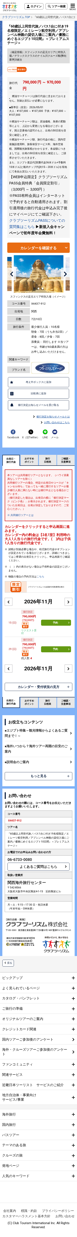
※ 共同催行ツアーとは (20, 515)
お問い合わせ (65, 1216)
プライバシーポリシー (58, 1211)
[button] (11, 274)
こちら (40, 576)
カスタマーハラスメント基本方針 (26, 1216)
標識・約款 (29, 1211)
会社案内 (9, 1211)
